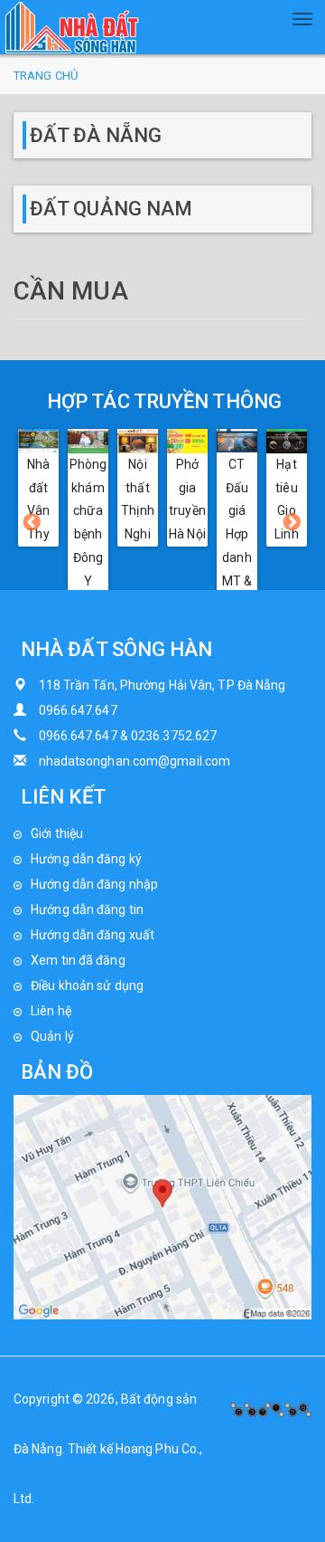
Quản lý (52, 1036)
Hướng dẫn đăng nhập (94, 884)
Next (292, 523)
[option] (38, 487)
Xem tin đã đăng (78, 960)
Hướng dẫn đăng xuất (92, 935)
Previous (32, 523)
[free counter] (270, 1408)
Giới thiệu (57, 833)
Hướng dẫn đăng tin (87, 909)
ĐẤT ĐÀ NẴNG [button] (96, 135)
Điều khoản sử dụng (87, 985)
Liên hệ (51, 1011)
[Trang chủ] (72, 27)
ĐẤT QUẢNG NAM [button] (111, 208)
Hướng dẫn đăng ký (86, 859)
